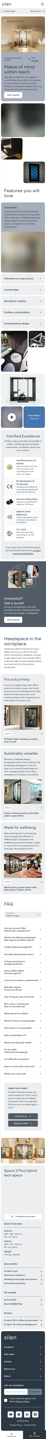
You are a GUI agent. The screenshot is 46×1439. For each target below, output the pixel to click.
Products (9, 1347)
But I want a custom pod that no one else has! (16, 1005)
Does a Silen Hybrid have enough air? (14, 972)
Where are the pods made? (18, 1042)
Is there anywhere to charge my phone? (14, 962)
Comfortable (11, 289)
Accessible (10, 207)
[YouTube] (11, 1414)
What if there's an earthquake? (19, 1020)
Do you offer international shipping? (16, 1051)
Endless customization (17, 312)
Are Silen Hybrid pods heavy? (19, 954)
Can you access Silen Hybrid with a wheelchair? (17, 929)
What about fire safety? (16, 1013)
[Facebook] (35, 1414)
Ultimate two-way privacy (18, 278)
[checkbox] (5, 1400)
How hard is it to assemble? (18, 1028)
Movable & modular (15, 301)
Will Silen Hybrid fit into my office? (13, 988)
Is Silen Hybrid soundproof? (18, 947)
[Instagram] (19, 1414)
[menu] (42, 4)
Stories (8, 1361)
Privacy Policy (22, 1401)
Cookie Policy (30, 1425)
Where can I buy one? (15, 1073)
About (7, 1376)
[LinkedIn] (27, 1414)
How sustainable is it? (15, 1035)
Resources (9, 1369)
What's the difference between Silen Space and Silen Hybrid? (20, 939)
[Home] (6, 4)
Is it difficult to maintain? (16, 1059)
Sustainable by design (16, 323)
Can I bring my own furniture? (19, 997)
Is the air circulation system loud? (21, 980)
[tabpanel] (23, 1000)
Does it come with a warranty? (19, 1066)
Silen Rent (9, 1354)
